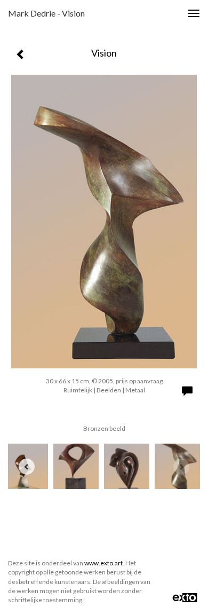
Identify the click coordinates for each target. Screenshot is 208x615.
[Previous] (27, 467)
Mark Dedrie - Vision (46, 13)
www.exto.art (103, 563)
